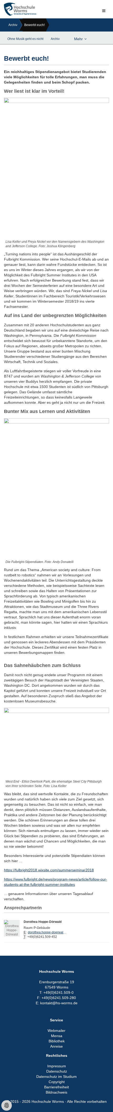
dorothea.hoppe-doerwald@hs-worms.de (47, 932)
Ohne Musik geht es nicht (25, 39)
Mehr (78, 39)
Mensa (56, 1036)
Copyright (57, 1082)
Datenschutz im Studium (56, 1076)
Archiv (12, 25)
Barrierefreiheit (56, 1087)
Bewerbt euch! (34, 25)
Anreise (56, 1046)
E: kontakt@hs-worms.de (57, 1003)
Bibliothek (57, 1041)
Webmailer (56, 1030)
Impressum (56, 1066)
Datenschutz (56, 1071)
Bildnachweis (56, 1092)
